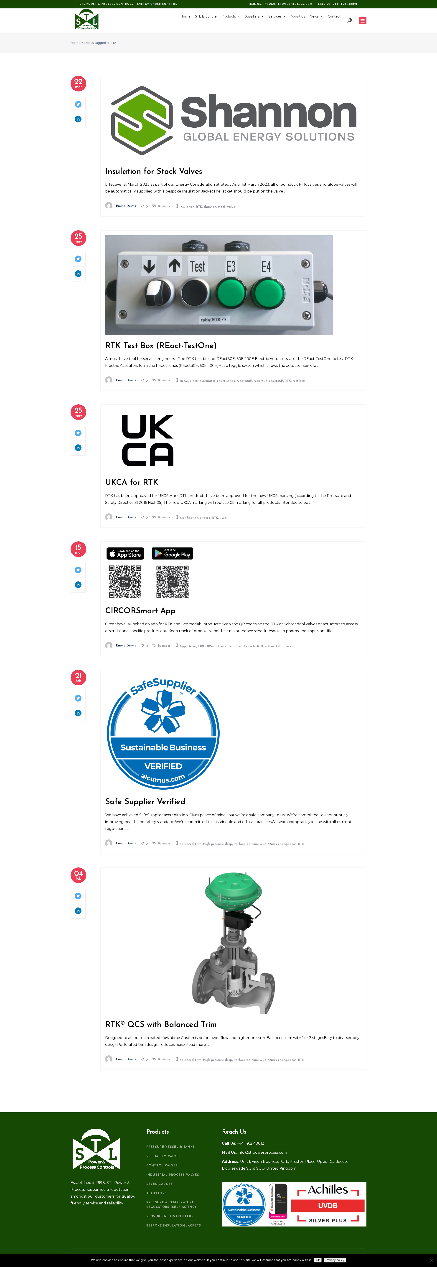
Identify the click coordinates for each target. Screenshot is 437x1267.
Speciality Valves (163, 1156)
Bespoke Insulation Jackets (173, 1225)
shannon (210, 207)
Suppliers (252, 16)
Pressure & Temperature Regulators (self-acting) (171, 1205)
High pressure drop (217, 844)
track (287, 646)
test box (298, 381)
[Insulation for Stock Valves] (233, 121)
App (183, 646)
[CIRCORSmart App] (150, 573)
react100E (244, 381)
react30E (260, 381)
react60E (276, 381)
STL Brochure (206, 16)
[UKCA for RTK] (148, 440)
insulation (187, 207)
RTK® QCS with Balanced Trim (161, 1025)
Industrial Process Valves (172, 1174)
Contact (334, 16)
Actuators (156, 1193)
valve (231, 207)
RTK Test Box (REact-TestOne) (161, 346)
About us (298, 16)
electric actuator (203, 381)
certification (189, 518)
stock (222, 207)
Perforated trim (246, 844)
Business (164, 206)
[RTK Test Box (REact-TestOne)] (219, 285)
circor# (205, 518)
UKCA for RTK (131, 483)
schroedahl (273, 646)
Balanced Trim (190, 844)
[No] (431, 1260)
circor (184, 381)
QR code (249, 646)
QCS (263, 844)
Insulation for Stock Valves (153, 172)
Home (185, 16)
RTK (199, 207)
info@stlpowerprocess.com (288, 4)
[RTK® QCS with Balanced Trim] (233, 943)
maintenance (231, 646)
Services (275, 16)
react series (226, 381)
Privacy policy (335, 1260)
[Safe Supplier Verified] (163, 733)
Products (228, 16)
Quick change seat (282, 844)
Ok (318, 1260)
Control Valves (162, 1165)
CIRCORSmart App (140, 611)
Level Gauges (159, 1184)
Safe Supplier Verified (145, 802)
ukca (223, 518)
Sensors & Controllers (170, 1216)
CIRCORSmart (208, 646)
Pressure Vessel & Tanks (170, 1146)
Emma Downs (126, 206)
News (314, 16)
